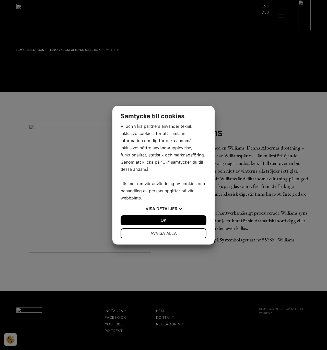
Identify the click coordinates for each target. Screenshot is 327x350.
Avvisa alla (163, 233)
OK (163, 220)
